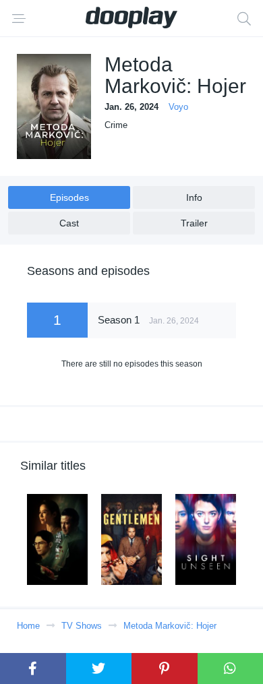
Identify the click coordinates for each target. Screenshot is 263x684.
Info (194, 197)
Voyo (178, 107)
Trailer (194, 223)
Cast (69, 223)
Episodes (69, 197)
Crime (116, 125)
